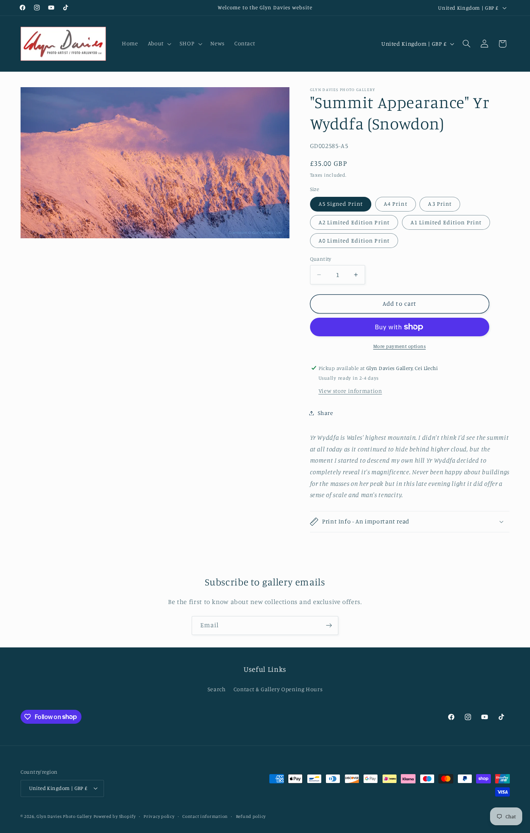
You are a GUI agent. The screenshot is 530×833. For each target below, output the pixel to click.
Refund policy (251, 816)
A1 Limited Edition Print (446, 222)
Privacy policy (159, 816)
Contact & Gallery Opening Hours (278, 689)
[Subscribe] (329, 625)
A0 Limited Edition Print (354, 240)
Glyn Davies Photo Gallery (64, 816)
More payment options (399, 346)
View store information (350, 390)
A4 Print (395, 203)
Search (217, 689)
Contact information (205, 816)
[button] (159, 43)
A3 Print (439, 203)
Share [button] (325, 413)
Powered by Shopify (115, 816)
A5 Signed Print (341, 203)
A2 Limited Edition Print (354, 222)
